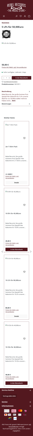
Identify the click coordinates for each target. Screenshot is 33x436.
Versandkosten (14, 427)
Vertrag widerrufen (9, 396)
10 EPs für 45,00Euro (13, 213)
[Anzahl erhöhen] (9, 78)
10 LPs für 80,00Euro (13, 280)
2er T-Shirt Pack (11, 147)
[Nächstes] (30, 251)
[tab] (16, 96)
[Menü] (4, 16)
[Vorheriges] (2, 251)
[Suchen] (16, 16)
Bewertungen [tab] (6, 104)
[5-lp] (16, 52)
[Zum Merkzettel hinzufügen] (24, 138)
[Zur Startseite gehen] (17, 7)
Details (16, 183)
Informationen (7, 406)
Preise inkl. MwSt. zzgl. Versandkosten (14, 67)
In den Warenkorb (21, 78)
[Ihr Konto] (25, 16)
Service (4, 402)
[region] (16, 52)
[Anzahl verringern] (3, 78)
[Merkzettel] (21, 16)
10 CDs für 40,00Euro (13, 347)
